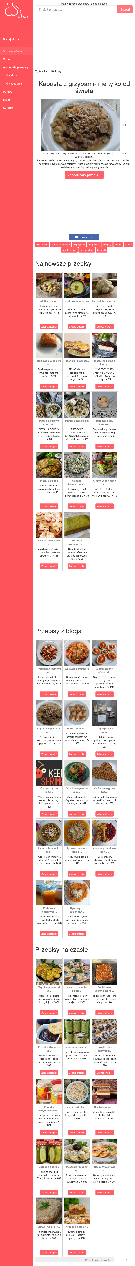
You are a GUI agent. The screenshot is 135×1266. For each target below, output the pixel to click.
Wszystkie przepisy (15, 67)
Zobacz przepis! (49, 326)
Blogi (6, 100)
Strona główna (13, 51)
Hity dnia (10, 75)
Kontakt (8, 108)
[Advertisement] (84, 41)
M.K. (110, 1260)
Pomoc (7, 91)
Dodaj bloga (11, 39)
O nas (7, 59)
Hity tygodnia (12, 83)
